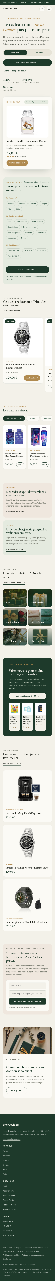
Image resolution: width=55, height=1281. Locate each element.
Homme (22, 204)
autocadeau (10, 8)
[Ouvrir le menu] (49, 8)
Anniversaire (21, 222)
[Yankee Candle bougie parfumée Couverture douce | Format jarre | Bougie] (27, 122)
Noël (9, 222)
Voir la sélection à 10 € (27, 696)
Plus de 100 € (13, 256)
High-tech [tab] (33, 418)
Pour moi (39, 52)
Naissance (12, 238)
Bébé (18, 209)
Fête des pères (14, 233)
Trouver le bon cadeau (27, 62)
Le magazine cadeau (11, 1139)
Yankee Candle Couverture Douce (27, 141)
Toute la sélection (13, 310)
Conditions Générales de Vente (36, 1247)
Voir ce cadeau (17, 163)
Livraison (20, 1251)
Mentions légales (32, 1251)
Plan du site (7, 1247)
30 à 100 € (41, 251)
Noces (23, 238)
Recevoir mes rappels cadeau (27, 1001)
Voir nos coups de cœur (16, 70)
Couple (44, 204)
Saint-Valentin (37, 222)
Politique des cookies (11, 1255)
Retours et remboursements (33, 1255)
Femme (11, 204)
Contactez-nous (9, 1259)
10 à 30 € (28, 251)
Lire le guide (17, 1090)
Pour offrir (15, 52)
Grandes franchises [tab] (14, 418)
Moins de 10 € (13, 251)
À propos (17, 1247)
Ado (9, 209)
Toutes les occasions (14, 582)
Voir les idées (27, 269)
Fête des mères (29, 227)
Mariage (28, 233)
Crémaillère (41, 233)
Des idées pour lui (16, 549)
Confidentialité (8, 1251)
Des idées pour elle (16, 511)
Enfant (33, 204)
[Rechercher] (42, 8)
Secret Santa (13, 227)
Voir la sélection (12, 763)
